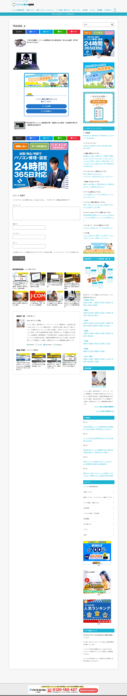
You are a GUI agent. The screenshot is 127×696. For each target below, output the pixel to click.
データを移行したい (103, 194)
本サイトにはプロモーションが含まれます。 (63, 14)
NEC (88, 148)
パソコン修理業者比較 (18, 10)
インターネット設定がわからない (94, 176)
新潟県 (85, 323)
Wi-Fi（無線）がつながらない (92, 174)
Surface (85, 145)
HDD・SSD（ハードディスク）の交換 (95, 204)
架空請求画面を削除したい (91, 215)
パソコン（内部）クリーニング (99, 238)
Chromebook (90, 138)
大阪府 (102, 333)
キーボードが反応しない (91, 228)
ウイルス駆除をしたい (93, 217)
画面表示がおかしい (97, 187)
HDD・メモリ (76, 10)
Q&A (85, 535)
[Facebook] (47, 345)
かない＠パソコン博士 (99, 386)
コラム (86, 529)
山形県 (89, 305)
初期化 (106, 156)
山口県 (108, 343)
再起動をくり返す (89, 156)
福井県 (102, 323)
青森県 (97, 302)
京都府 (97, 333)
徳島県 (85, 351)
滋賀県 (91, 333)
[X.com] (39, 345)
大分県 (108, 359)
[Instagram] (57, 345)
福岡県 (85, 359)
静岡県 (95, 325)
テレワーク (109, 176)
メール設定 (103, 235)
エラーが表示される (96, 163)
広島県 (102, 343)
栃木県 (91, 313)
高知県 (102, 351)
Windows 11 (87, 135)
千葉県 (108, 313)
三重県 (85, 333)
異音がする (89, 166)
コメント (17, 205)
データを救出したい (89, 194)
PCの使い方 (108, 10)
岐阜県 (89, 325)
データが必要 (46, 106)
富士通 (105, 145)
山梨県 (108, 323)
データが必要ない (46, 111)
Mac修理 (85, 10)
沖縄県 (97, 361)
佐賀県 (91, 359)
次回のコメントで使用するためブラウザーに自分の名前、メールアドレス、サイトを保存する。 (47, 252)
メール (16, 233)
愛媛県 (97, 351)
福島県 (95, 305)
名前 (15, 224)
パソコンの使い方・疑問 (91, 235)
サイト (15, 243)
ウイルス (92, 10)
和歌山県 (90, 336)
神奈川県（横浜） (93, 315)
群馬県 (97, 313)
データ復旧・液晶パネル (63, 10)
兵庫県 (108, 333)
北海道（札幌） (88, 302)
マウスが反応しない (106, 228)
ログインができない (96, 158)
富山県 (91, 323)
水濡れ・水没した (95, 161)
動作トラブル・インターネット (45, 10)
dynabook (92, 145)
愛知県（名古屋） (104, 325)
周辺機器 (99, 10)
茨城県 (85, 313)
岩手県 (102, 302)
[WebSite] (30, 345)
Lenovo (99, 145)
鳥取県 (85, 343)
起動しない (99, 156)
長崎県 (97, 359)
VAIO (109, 145)
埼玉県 (102, 313)
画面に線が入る (102, 184)
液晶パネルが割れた (89, 184)
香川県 (91, 351)
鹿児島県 (90, 361)
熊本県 (102, 359)
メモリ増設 (96, 207)
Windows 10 (96, 135)
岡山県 (97, 343)
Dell (84, 148)
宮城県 (108, 302)
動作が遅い (106, 161)
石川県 (97, 323)
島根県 (91, 343)
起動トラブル (30, 10)
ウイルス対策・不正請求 (91, 513)
